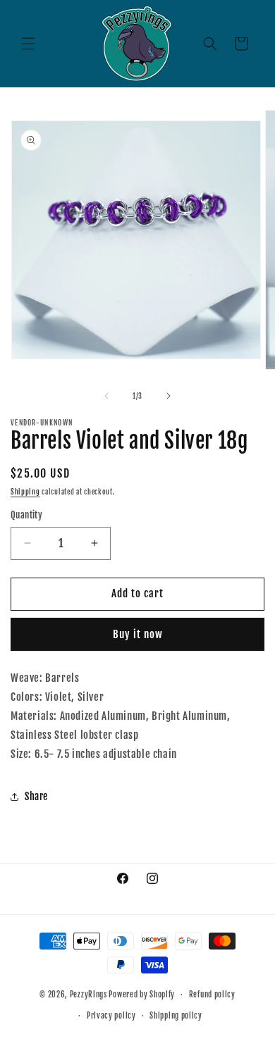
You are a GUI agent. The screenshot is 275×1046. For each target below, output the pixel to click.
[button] (28, 43)
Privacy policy (111, 1016)
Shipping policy (175, 1016)
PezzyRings (88, 995)
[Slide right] (168, 395)
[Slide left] (106, 395)
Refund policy (212, 995)
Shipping (25, 491)
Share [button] (36, 796)
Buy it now (138, 634)
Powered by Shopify (142, 995)
